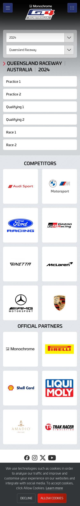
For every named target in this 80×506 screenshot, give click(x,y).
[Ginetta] (20, 264)
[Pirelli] (59, 349)
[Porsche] (59, 302)
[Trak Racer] (59, 427)
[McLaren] (59, 264)
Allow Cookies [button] (52, 498)
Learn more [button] (54, 488)
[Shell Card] (20, 388)
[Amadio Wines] (20, 427)
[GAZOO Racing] (59, 225)
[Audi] (20, 186)
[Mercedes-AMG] (20, 302)
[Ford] (20, 225)
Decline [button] (26, 498)
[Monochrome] (20, 349)
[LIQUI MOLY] (59, 388)
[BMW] (59, 186)
